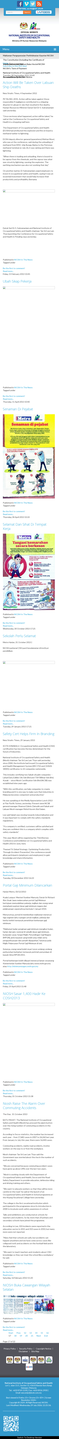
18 (15, 1335)
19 (21, 1335)
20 (26, 1335)
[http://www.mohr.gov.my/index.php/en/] (33, 1359)
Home (5, 63)
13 (31, 1333)
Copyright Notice (43, 1349)
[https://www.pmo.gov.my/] (17, 1359)
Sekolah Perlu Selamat (19, 635)
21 (32, 1335)
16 (47, 1333)
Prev (18, 1333)
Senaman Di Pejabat (18, 409)
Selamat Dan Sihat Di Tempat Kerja (24, 526)
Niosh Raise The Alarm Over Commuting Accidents (24, 1105)
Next (39, 1335)
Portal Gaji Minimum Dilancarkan (27, 885)
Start (11, 1333)
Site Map (35, 1351)
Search (27, 12)
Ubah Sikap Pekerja (17, 281)
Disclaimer (23, 1351)
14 (36, 1333)
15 (42, 1333)
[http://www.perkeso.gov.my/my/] (49, 1359)
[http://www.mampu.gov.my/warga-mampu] (29, 1366)
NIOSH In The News (23, 259)
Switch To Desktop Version (29, 1437)
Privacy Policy (10, 1349)
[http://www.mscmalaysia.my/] (25, 1359)
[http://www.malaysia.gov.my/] (9, 1359)
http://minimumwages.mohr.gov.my (22, 966)
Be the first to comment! (14, 268)
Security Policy (25, 1349)
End (46, 1335)
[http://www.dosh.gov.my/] (41, 1359)
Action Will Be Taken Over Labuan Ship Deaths (28, 84)
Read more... (8, 271)
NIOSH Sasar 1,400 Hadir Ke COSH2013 (24, 995)
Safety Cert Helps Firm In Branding (28, 733)
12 (25, 1333)
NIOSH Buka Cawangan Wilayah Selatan (26, 1287)
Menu (5, 49)
